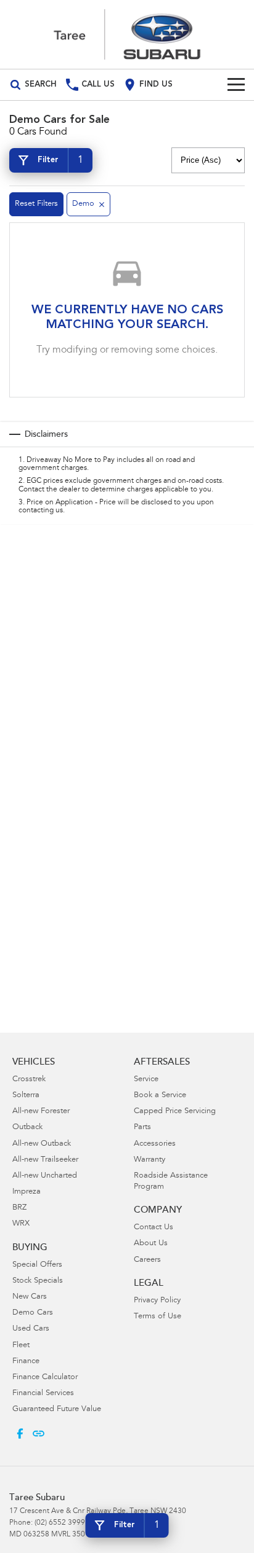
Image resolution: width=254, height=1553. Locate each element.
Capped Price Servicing (175, 1112)
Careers (147, 1260)
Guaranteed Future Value (56, 1410)
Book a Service (160, 1096)
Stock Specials (37, 1281)
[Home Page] (127, 34)
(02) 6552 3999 (60, 1523)
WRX (21, 1224)
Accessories (155, 1144)
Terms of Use (157, 1317)
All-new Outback (41, 1144)
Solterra (25, 1096)
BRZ (19, 1208)
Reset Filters (36, 204)
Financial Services (43, 1394)
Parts (142, 1128)
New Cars (29, 1297)
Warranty (149, 1160)
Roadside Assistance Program (171, 1181)
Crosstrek (29, 1080)
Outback (27, 1128)
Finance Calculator (45, 1378)
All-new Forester (41, 1112)
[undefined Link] (38, 1433)
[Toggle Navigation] (236, 84)
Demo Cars (32, 1313)
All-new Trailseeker (45, 1160)
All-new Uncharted (44, 1176)
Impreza (26, 1192)
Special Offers (37, 1265)
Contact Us (153, 1228)
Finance (25, 1362)
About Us (151, 1244)
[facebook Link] (20, 1433)
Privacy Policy (157, 1301)
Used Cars (30, 1329)
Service (146, 1080)
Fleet (21, 1346)
